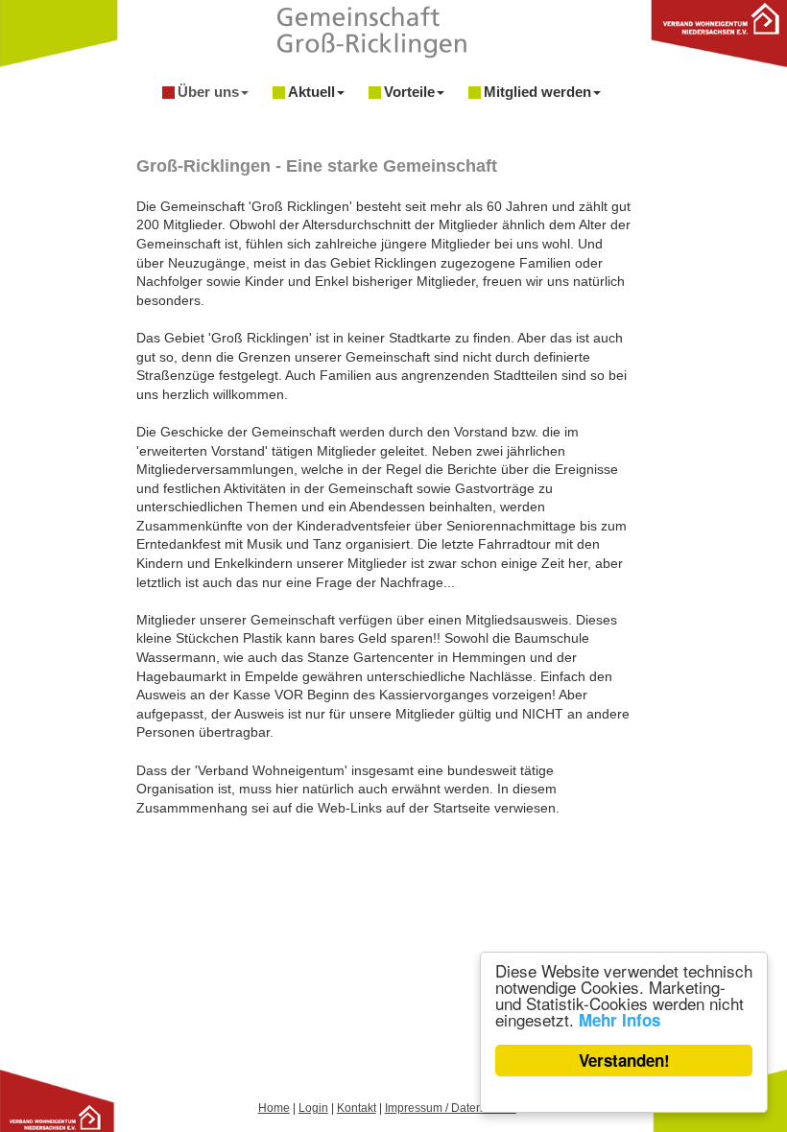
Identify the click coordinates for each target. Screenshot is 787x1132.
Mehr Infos (619, 1019)
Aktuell (311, 91)
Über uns (208, 91)
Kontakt (356, 1108)
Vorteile (409, 91)
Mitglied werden (537, 91)
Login (313, 1108)
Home (274, 1108)
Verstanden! (624, 1060)
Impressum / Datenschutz (450, 1108)
